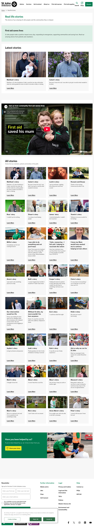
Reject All (35, 519)
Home (3, 10)
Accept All (49, 519)
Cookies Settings (12, 519)
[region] (29, 515)
